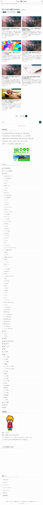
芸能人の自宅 (6, 343)
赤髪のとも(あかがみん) (8, 257)
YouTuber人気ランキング (8, 176)
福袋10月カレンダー (18, 501)
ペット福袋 (6, 399)
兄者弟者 (6, 290)
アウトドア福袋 (6, 380)
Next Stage (6, 223)
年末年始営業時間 (6, 168)
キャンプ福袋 (6, 378)
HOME (7, 501)
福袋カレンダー (6, 346)
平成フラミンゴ (7, 209)
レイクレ (6, 240)
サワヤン (6, 295)
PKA (5, 242)
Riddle (5, 278)
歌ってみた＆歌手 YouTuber (9, 302)
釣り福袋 (5, 383)
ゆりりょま (6, 180)
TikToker (5, 338)
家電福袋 (5, 397)
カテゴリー (5, 482)
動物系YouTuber (7, 323)
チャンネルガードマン (8, 207)
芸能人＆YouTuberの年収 (8, 341)
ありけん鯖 (6, 283)
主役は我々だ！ (7, 271)
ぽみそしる (6, 273)
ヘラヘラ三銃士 (7, 230)
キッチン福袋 (6, 392)
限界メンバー (6, 264)
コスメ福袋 (6, 371)
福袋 (4, 354)
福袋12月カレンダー (33, 501)
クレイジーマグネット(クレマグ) (10, 247)
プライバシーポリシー (7, 487)
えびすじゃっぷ (7, 204)
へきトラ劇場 (6, 214)
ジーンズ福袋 (6, 361)
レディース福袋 (6, 356)
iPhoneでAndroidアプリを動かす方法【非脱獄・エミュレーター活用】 (16, 135)
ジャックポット (7, 235)
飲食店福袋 (6, 387)
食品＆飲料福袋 (6, 385)
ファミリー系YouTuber (8, 314)
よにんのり (6, 226)
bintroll (5, 285)
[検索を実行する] (40, 122)
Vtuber (4, 331)
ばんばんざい (6, 233)
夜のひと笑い (6, 192)
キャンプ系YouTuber (7, 316)
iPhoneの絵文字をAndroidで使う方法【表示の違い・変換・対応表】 (16, 133)
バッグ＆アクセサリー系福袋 (9, 368)
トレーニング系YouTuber (8, 328)
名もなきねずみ (7, 309)
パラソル (6, 266)
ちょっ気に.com (21, 1)
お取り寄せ (5, 404)
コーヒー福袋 (6, 390)
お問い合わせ (5, 479)
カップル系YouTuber (7, 178)
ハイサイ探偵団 (7, 197)
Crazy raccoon (7, 280)
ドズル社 (6, 288)
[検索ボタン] (41, 1)
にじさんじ (6, 333)
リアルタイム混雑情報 (7, 170)
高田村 (5, 252)
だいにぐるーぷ (7, 245)
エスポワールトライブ (8, 211)
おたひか (6, 190)
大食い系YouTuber (7, 321)
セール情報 (5, 351)
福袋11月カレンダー (25, 501)
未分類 (4, 407)
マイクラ (6, 292)
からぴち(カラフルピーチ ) (9, 276)
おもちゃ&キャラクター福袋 (9, 366)
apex (5, 297)
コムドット (6, 199)
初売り (4, 349)
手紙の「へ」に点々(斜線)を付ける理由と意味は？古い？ (13, 143)
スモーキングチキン (7, 221)
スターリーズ (6, 216)
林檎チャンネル (7, 185)
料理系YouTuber (7, 311)
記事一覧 (5, 492)
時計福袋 (5, 373)
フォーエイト (6, 202)
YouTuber (5, 173)
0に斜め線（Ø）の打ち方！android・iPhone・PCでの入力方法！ (15, 141)
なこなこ (6, 183)
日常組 (5, 259)
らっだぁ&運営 (7, 269)
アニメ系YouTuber (7, 307)
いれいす (6, 304)
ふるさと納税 (6, 402)
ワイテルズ (6, 254)
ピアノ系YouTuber (7, 326)
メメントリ (6, 261)
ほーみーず (6, 238)
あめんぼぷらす (7, 228)
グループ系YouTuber (7, 195)
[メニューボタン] (1, 1)
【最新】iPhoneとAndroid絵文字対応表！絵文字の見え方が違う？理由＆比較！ (18, 138)
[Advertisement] (21, 461)
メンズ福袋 (6, 359)
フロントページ (6, 490)
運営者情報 (5, 495)
